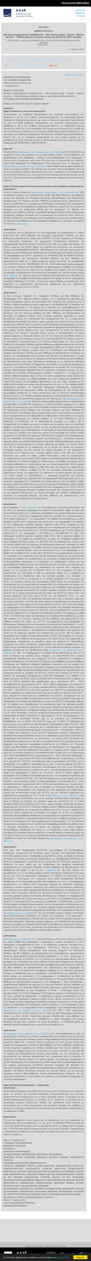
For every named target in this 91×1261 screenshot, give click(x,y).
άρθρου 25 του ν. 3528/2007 (20, 913)
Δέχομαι (80, 1257)
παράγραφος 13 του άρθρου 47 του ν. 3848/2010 (28, 1033)
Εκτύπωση (43, 65)
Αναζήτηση (80, 10)
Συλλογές (81, 15)
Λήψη (20, 65)
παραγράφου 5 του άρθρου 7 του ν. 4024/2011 (53, 192)
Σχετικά (62, 1246)
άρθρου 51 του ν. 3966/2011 (64, 795)
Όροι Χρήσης (51, 1246)
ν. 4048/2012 (49, 870)
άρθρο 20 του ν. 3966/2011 (20, 939)
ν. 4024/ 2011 (21, 223)
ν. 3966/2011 (31, 507)
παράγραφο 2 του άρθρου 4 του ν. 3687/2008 (27, 1010)
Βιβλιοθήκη (80, 13)
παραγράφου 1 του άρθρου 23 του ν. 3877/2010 (39, 152)
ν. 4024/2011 (13, 275)
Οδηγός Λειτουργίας (34, 1246)
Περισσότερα (63, 1257)
